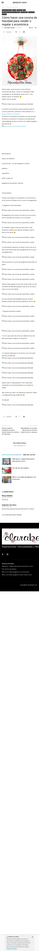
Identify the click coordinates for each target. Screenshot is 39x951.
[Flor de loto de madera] (6, 470)
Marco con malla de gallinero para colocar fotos (17, 575)
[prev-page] (17, 486)
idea (24, 10)
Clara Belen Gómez (9, 27)
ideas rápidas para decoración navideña (10, 12)
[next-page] (21, 486)
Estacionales (31, 12)
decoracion (19, 10)
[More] (24, 32)
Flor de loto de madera (20, 468)
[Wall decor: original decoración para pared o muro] (6, 461)
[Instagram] (7, 554)
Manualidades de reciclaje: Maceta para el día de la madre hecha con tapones (29, 430)
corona (14, 10)
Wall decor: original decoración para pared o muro (17, 566)
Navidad (4, 14)
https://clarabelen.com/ (19, 445)
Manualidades (24, 12)
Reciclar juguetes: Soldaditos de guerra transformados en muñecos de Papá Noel (11, 431)
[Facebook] (3, 554)
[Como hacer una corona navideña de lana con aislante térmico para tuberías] (19, 137)
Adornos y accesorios (12, 7)
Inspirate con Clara (9, 505)
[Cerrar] (32, 937)
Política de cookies (12, 948)
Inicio (3, 7)
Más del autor (29, 455)
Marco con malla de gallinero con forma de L (15, 572)
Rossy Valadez (7, 495)
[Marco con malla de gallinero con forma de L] (6, 479)
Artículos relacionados (11, 455)
